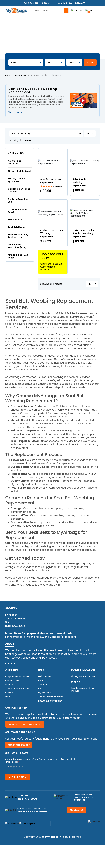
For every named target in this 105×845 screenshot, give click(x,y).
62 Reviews (57, 186)
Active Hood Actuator (14, 162)
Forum (41, 688)
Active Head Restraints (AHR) (17, 246)
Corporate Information (17, 676)
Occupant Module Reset (18, 211)
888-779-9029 (42, 3)
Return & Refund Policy (50, 700)
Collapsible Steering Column (19, 190)
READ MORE (11, 663)
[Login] (77, 10)
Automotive (21, 75)
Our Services (12, 680)
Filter (90, 62)
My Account (44, 692)
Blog (7, 696)
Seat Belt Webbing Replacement (18, 236)
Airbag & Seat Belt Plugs (18, 256)
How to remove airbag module (83, 689)
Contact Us (77, 809)
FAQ (40, 680)
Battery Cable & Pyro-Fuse (17, 180)
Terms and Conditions (17, 688)
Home (8, 75)
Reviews (9, 684)
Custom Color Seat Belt (18, 200)
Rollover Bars (15, 219)
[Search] (66, 10)
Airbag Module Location (50, 696)
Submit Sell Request (19, 745)
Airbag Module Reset (19, 171)
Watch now (15, 112)
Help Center (44, 676)
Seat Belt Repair (17, 227)
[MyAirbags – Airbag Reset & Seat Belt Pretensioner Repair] (16, 10)
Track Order (44, 684)
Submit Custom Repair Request (25, 724)
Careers (9, 692)
